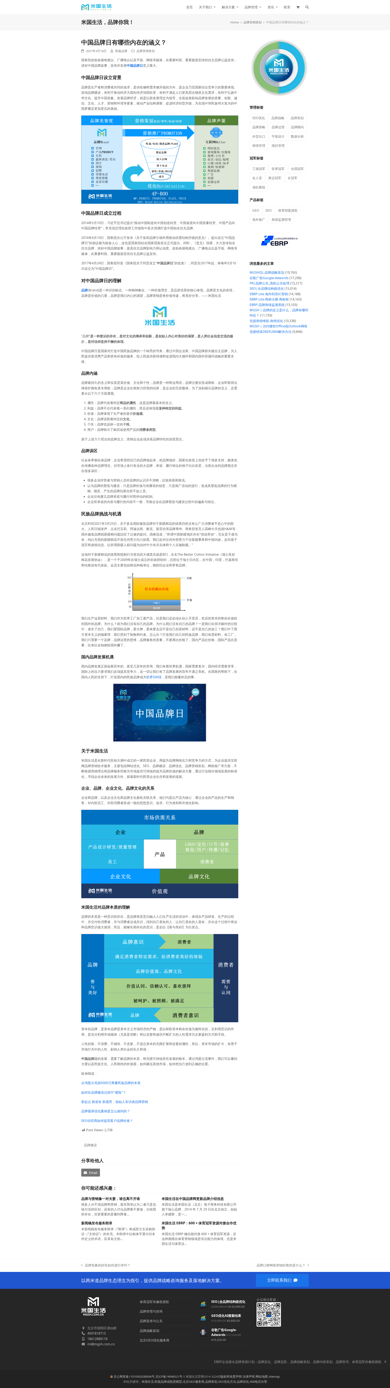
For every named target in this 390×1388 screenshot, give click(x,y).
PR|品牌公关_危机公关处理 (269, 283)
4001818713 (96, 1333)
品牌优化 (243, 1381)
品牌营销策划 (145, 51)
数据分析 (297, 136)
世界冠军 (278, 169)
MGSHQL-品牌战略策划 (267, 272)
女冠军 (292, 178)
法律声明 (249, 1376)
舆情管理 (258, 145)
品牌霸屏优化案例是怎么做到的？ (105, 1111)
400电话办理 (258, 1381)
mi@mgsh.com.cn (101, 1344)
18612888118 (97, 1339)
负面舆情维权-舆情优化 (266, 321)
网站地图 (262, 1376)
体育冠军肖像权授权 (154, 1302)
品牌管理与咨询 (151, 1311)
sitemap (274, 1376)
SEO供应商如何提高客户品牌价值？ (107, 1120)
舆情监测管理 (281, 219)
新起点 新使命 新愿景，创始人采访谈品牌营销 (114, 1102)
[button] (297, 7)
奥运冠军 (274, 178)
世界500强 (153, 677)
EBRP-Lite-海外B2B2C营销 (269, 294)
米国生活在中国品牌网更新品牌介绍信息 (193, 1198)
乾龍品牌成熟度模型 (168, 1381)
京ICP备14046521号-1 (170, 1376)
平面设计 (278, 136)
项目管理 (278, 145)
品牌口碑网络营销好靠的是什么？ (281, 1265)
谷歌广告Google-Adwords (269, 278)
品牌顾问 (297, 127)
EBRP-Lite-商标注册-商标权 (269, 299)
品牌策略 (258, 127)
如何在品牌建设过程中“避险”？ (103, 1092)
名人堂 (257, 178)
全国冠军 (297, 169)
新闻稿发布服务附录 (96, 1223)
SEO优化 (258, 118)
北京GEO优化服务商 (154, 1340)
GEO (255, 210)
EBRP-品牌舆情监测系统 (267, 305)
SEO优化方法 (227, 1381)
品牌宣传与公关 (151, 1321)
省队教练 (258, 187)
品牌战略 (277, 118)
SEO (268, 210)
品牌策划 (297, 118)
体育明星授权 (288, 210)
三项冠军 (258, 169)
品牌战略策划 (149, 1330)
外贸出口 (258, 136)
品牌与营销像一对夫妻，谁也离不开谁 (110, 1198)
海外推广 (258, 219)
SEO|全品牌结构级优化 (267, 288)
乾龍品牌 (121, 51)
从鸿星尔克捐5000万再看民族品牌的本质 (111, 1083)
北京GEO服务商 (193, 1381)
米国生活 (148, 1381)
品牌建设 (90, 1145)
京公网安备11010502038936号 (134, 1376)
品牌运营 (278, 127)
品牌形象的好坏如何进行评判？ (105, 1265)
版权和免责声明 (231, 1376)
